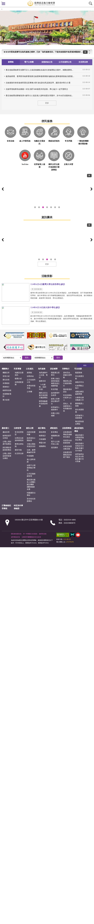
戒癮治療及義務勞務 (79, 393)
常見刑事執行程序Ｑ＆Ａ (67, 397)
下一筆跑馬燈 (89, 53)
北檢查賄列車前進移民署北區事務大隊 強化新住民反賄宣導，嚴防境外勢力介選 (38, 83)
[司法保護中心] (14, 347)
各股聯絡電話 (7, 395)
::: (1, 9)
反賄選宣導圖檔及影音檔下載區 (67, 455)
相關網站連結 (55, 437)
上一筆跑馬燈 (89, 51)
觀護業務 (78, 373)
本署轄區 (6, 383)
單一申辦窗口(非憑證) (30, 534)
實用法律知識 (19, 445)
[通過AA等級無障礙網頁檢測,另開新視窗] (62, 535)
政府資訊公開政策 (31, 439)
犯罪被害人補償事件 (55, 408)
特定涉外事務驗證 (18, 507)
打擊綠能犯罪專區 (6, 507)
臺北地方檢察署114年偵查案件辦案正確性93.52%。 (39, 259)
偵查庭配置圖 (19, 383)
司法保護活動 (79, 377)
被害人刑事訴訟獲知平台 (55, 401)
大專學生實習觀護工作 (79, 399)
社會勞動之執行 (79, 387)
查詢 (90, 3)
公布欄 (29, 392)
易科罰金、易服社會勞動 (67, 375)
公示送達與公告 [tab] (65, 62)
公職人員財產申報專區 (7, 443)
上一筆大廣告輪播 (2, 189)
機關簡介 (5, 369)
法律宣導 (17, 428)
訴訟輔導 (54, 369)
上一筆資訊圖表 (2, 239)
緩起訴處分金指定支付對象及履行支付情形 (79, 447)
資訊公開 (29, 428)
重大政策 (6, 400)
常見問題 (54, 389)
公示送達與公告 (31, 381)
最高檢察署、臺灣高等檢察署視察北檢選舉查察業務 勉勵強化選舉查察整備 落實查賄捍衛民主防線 (40, 76)
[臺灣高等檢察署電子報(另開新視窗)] (79, 335)
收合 (84, 365)
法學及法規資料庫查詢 (19, 439)
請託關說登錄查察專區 (7, 449)
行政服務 (42, 439)
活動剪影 (47, 276)
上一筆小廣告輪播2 (4, 347)
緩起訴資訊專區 (79, 429)
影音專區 (54, 432)
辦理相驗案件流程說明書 (43, 403)
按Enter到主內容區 (8, 2)
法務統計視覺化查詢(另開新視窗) (55, 207)
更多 (47, 103)
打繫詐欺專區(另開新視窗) (35, 207)
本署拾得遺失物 (31, 387)
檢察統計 (42, 436)
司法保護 (78, 369)
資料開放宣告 (15, 537)
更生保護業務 (79, 411)
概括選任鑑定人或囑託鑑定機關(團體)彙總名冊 (31, 484)
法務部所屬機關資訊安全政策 (31, 537)
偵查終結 (30, 376)
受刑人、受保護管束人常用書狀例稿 (67, 407)
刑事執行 (66, 369)
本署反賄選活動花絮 (67, 448)
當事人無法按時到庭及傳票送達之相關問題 (55, 382)
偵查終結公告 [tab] (47, 62)
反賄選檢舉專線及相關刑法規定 (67, 434)
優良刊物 (18, 450)
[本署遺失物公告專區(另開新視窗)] (36, 347)
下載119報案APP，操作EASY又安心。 (19, 52)
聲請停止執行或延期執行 (67, 383)
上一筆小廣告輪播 (4, 335)
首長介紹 (6, 376)
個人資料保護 (31, 461)
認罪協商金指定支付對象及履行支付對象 (79, 457)
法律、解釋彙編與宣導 (31, 451)
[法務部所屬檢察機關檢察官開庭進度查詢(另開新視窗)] (14, 335)
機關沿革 (6, 373)
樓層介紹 (18, 379)
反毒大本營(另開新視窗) (59, 207)
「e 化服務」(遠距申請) (42, 387)
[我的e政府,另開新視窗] (72, 535)
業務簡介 (6, 387)
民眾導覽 (17, 369)
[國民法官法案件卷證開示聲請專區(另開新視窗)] (47, 188)
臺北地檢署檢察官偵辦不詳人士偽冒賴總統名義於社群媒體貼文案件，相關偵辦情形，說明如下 (40, 70)
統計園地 (41, 428)
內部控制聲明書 (31, 433)
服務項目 (42, 381)
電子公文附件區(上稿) (55, 443)
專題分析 (42, 443)
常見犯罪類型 (19, 433)
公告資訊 (29, 369)
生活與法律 (19, 453)
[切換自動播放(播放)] (85, 52)
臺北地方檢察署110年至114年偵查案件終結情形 (47, 259)
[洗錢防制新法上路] (57, 347)
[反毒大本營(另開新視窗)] (79, 347)
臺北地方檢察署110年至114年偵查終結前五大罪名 (43, 259)
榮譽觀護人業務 (79, 405)
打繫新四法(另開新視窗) (39, 207)
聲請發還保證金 (67, 391)
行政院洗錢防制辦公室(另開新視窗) (51, 207)
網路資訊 (54, 428)
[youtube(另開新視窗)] (78, 535)
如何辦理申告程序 (55, 394)
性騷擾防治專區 (31, 494)
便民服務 (47, 121)
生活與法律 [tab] (83, 62)
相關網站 (42, 446)
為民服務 (41, 369)
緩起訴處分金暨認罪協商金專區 (79, 437)
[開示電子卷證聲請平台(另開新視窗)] (57, 335)
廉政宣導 (6, 432)
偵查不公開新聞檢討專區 (31, 468)
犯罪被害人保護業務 (79, 417)
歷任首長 (6, 380)
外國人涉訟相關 (55, 414)
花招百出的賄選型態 (67, 442)
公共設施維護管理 (31, 475)
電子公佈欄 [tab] (28, 62)
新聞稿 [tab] (11, 62)
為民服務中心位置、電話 (43, 375)
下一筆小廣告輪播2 (89, 347)
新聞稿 (29, 373)
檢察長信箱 (7, 390)
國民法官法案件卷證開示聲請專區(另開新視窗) (43, 207)
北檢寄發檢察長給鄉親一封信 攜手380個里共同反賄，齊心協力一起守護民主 (37, 89)
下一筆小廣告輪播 (89, 335)
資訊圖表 (47, 217)
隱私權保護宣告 (16, 534)
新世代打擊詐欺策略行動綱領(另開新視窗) (47, 207)
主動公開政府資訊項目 (31, 445)
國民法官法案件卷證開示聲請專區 (43, 395)
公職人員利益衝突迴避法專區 (7, 456)
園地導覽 (42, 432)
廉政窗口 (5, 428)
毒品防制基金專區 (79, 423)
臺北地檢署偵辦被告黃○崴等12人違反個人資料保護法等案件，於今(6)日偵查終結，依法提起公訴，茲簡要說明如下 (40, 96)
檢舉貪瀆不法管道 (7, 437)
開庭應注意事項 (55, 374)
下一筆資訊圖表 (91, 239)
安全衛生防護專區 (31, 500)
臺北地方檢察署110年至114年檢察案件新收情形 (51, 259)
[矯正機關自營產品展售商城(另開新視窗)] (36, 335)
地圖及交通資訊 (19, 374)
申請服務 (30, 456)
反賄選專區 (66, 428)
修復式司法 (79, 382)
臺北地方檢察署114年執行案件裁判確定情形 (55, 259)
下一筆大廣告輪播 (91, 189)
